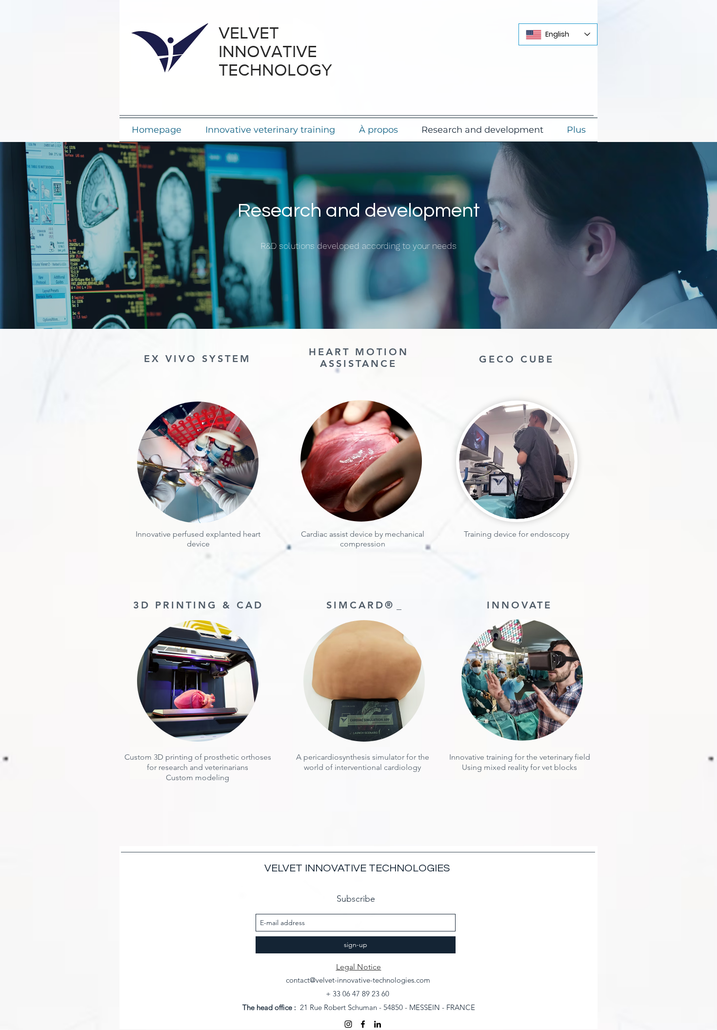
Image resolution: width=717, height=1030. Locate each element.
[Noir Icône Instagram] (348, 1024)
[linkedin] (377, 1024)
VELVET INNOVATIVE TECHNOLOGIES (357, 868)
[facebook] (363, 1024)
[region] (194, 463)
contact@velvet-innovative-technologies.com (358, 980)
